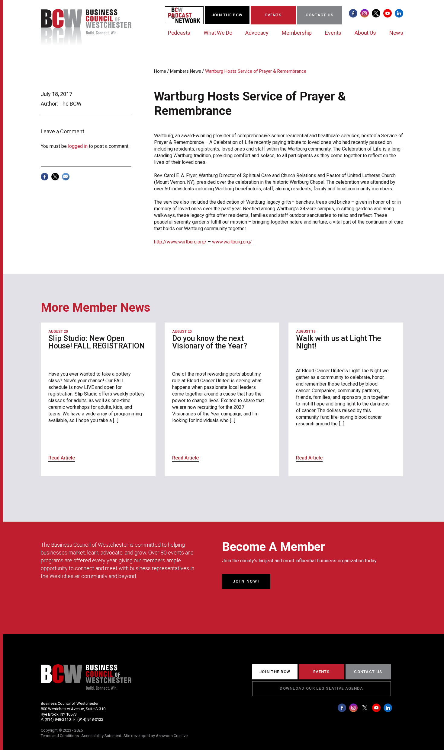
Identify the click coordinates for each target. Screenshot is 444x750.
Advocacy (257, 33)
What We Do (218, 33)
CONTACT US (320, 15)
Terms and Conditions (60, 735)
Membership (297, 33)
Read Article (61, 458)
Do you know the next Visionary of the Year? (209, 342)
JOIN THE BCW (227, 15)
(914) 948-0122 (90, 719)
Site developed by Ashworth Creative (156, 735)
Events (333, 33)
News (396, 33)
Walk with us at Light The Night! (338, 342)
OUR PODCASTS (188, 15)
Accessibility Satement (101, 735)
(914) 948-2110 (58, 719)
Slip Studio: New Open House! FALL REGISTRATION (96, 342)
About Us (365, 33)
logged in (78, 146)
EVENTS (273, 15)
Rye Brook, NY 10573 (59, 714)
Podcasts (179, 33)
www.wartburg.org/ (232, 242)
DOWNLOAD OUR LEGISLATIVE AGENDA (321, 688)
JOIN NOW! (246, 581)
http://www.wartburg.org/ (180, 242)
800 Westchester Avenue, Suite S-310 (73, 709)
